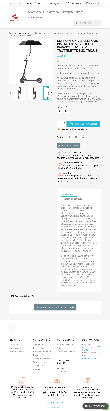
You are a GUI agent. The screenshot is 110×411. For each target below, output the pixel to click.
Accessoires (36, 17)
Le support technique (62, 369)
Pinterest (83, 137)
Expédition (38, 344)
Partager (69, 137)
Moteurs (67, 12)
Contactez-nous (40, 362)
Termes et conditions (42, 351)
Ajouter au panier (83, 123)
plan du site (38, 365)
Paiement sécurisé (41, 358)
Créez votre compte (66, 351)
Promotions (14, 344)
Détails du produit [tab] (72, 198)
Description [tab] (69, 194)
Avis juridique (39, 348)
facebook (55, 407)
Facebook (11, 328)
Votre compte (65, 339)
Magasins (37, 369)
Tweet (76, 137)
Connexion (62, 348)
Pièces (79, 12)
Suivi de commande (66, 344)
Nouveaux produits (17, 348)
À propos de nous (41, 355)
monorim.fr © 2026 (55, 402)
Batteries (53, 12)
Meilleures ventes (17, 351)
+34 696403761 (33, 3)
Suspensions (36, 12)
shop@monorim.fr (90, 358)
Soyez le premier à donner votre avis (57, 307)
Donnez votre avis (70, 145)
